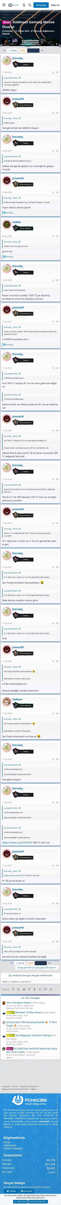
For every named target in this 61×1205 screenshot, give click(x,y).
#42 (57, 113)
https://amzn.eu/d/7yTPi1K (17, 842)
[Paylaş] (53, 72)
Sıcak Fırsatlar (12, 1031)
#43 (57, 151)
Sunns (52, 1172)
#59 (57, 903)
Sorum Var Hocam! (14, 1018)
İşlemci (9, 1057)
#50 (57, 479)
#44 (57, 192)
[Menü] (4, 5)
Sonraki (32, 50)
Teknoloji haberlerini (15, 1118)
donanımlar (17, 1121)
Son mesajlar (32, 997)
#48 (57, 368)
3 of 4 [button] (23, 50)
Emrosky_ (8, 31)
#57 (57, 802)
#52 (57, 567)
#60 (57, 941)
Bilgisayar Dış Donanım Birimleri (19, 1008)
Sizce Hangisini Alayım (18, 1002)
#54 (57, 661)
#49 (57, 430)
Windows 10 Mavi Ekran (24, 1012)
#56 (57, 759)
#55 (57, 713)
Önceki (14, 50)
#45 (57, 236)
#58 (57, 865)
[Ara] (30, 5)
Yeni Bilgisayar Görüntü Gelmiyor (29, 1035)
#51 (57, 523)
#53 (57, 623)
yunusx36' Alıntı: (11, 78)
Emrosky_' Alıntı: (11, 118)
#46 (57, 280)
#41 (57, 72)
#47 (57, 321)
